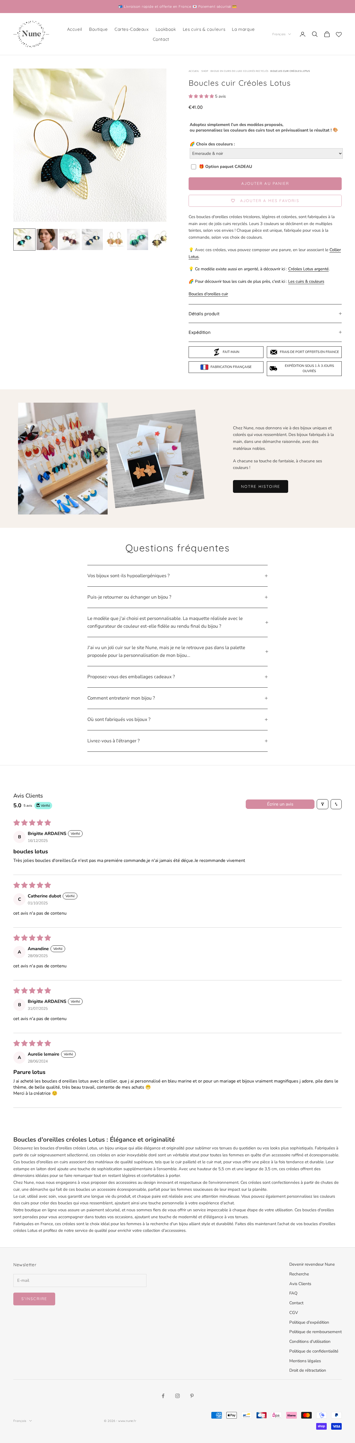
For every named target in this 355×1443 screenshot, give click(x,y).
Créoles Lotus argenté (308, 269)
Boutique (98, 29)
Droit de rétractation (307, 1370)
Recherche (299, 1274)
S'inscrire (34, 1298)
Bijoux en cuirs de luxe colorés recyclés (239, 71)
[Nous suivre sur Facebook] (163, 1396)
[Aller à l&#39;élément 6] (137, 239)
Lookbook (166, 29)
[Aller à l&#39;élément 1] (24, 239)
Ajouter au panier (265, 183)
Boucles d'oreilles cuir (208, 294)
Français (278, 34)
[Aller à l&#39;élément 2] (47, 239)
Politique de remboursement (315, 1331)
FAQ (293, 1293)
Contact (161, 39)
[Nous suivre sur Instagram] (177, 1396)
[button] (202, 96)
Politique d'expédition (309, 1322)
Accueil (74, 29)
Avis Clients (300, 1283)
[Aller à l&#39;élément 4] (92, 239)
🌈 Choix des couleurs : (212, 144)
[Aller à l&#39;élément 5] (115, 239)
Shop (204, 71)
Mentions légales (305, 1361)
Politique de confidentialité (313, 1351)
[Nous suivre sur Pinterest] (192, 1396)
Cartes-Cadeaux (132, 29)
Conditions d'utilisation (310, 1341)
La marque (243, 29)
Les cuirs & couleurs (204, 29)
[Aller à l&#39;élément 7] (160, 239)
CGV (293, 1312)
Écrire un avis (280, 804)
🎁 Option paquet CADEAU (225, 166)
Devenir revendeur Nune (312, 1264)
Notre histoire (260, 486)
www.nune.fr (127, 1421)
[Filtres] (322, 804)
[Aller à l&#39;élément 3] (70, 239)
